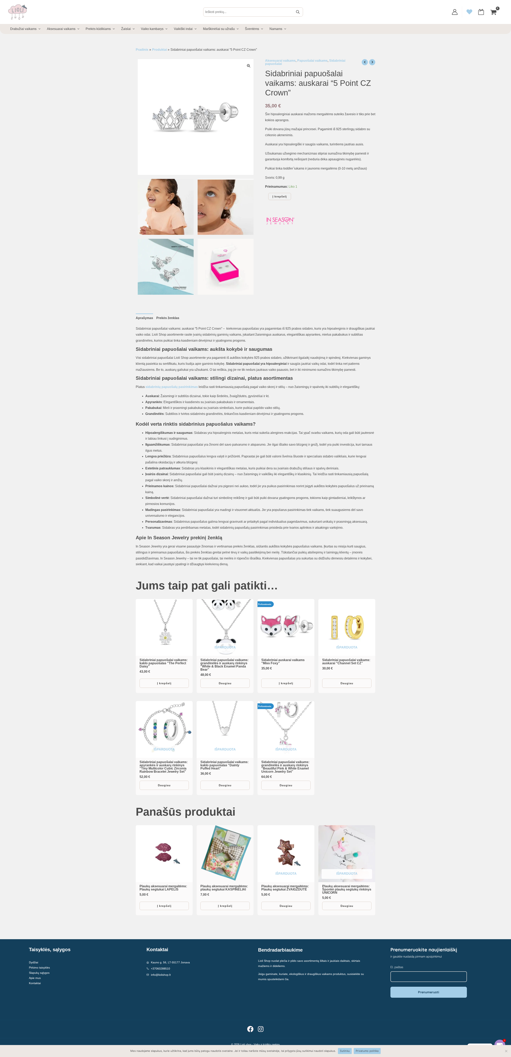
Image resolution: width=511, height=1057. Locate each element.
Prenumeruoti (291, 540)
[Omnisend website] (255, 565)
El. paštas (268, 515)
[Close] (322, 487)
